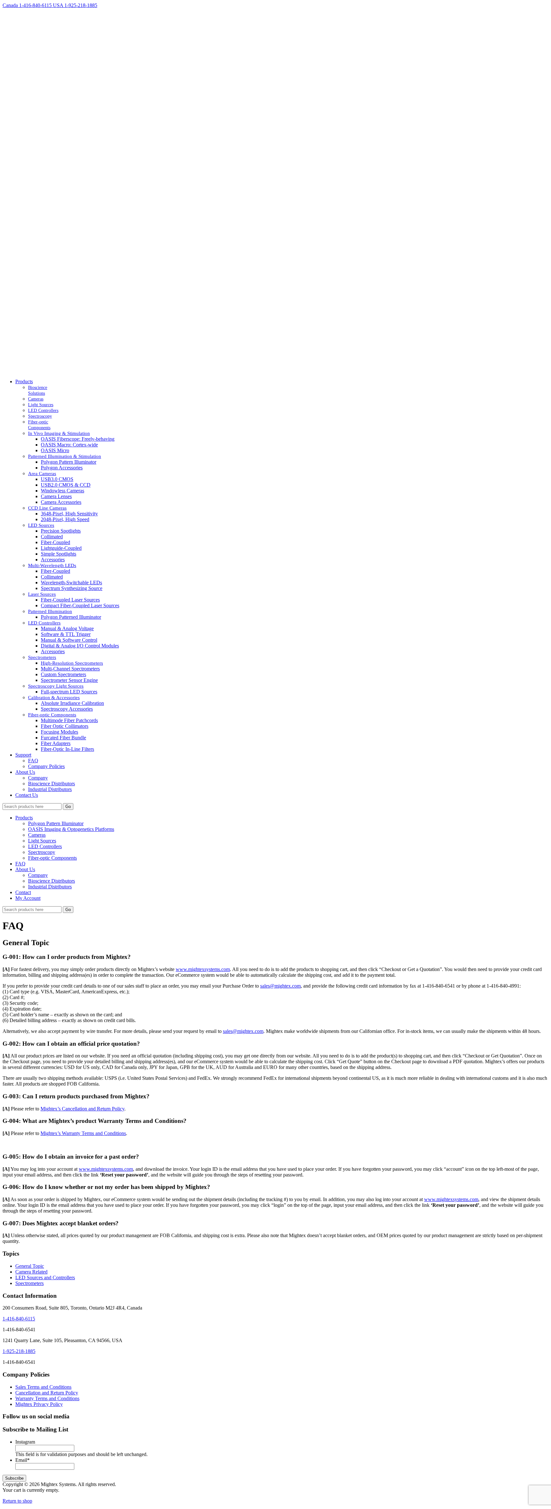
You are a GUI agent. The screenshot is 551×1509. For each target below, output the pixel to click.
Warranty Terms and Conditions (47, 1398)
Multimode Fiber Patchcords (69, 720)
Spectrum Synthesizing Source (71, 588)
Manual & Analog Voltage (67, 628)
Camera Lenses (56, 496)
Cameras (37, 835)
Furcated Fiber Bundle (63, 737)
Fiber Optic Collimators (64, 726)
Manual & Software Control (69, 640)
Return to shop (17, 1501)
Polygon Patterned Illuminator (71, 617)
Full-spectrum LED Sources (69, 691)
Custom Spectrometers (63, 674)
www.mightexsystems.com (203, 969)
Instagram (25, 1442)
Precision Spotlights (61, 531)
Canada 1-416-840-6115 (28, 5)
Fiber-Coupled (55, 542)
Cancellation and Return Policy (46, 1392)
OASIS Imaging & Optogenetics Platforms (71, 829)
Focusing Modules (59, 732)
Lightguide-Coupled (61, 548)
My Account (27, 898)
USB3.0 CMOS (57, 479)
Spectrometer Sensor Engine (69, 680)
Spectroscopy (41, 852)
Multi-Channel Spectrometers (70, 668)
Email (22, 1460)
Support (23, 755)
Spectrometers (29, 1283)
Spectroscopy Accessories (67, 709)
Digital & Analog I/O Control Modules (80, 645)
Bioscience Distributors (51, 783)
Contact (23, 892)
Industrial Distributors (50, 789)
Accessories (53, 559)
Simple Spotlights (58, 554)
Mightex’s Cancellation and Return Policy (82, 1108)
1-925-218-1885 (19, 1351)
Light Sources (42, 840)
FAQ (33, 760)
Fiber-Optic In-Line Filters (67, 749)
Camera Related (31, 1271)
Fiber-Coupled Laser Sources (70, 599)
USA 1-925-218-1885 (75, 5)
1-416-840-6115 (19, 1318)
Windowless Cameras (62, 490)
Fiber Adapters (55, 743)
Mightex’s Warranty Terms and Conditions (83, 1133)
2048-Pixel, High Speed (65, 519)
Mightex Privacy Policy (39, 1404)
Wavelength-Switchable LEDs (71, 582)
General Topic (29, 1266)
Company (38, 778)
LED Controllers (45, 846)
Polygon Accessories (62, 467)
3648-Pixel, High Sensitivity (69, 513)
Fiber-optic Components (52, 858)
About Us (25, 772)
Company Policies (46, 766)
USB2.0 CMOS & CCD (66, 485)
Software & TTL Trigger (66, 634)
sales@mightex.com (280, 986)
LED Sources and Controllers (45, 1277)
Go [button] (68, 806)
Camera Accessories (61, 502)
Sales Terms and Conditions (43, 1387)
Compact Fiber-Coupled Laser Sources (80, 605)
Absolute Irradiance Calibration (72, 703)
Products (24, 381)
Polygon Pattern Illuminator (68, 462)
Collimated (52, 536)
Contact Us (26, 795)
